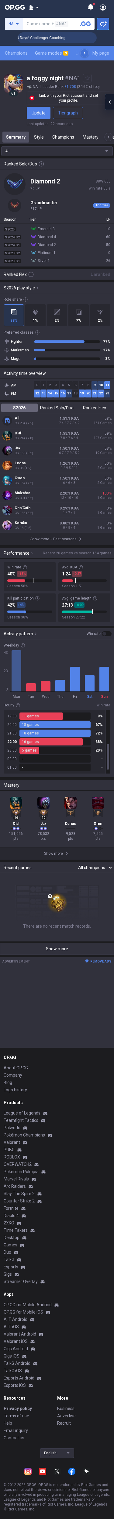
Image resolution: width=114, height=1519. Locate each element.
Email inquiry (16, 1430)
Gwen (20, 478)
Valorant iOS (16, 1341)
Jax (17, 448)
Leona (20, 463)
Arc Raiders (15, 1186)
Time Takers (16, 1230)
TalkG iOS (13, 1370)
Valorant (12, 1142)
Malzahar (22, 493)
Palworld (12, 1127)
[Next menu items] (84, 53)
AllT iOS (11, 1326)
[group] (57, 742)
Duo (7, 1252)
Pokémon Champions (24, 1135)
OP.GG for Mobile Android (28, 1304)
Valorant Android (20, 1334)
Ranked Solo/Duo (57, 407)
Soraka (21, 523)
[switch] (99, 633)
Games (10, 1244)
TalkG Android (17, 1363)
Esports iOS (15, 1385)
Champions (16, 53)
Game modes (51, 53)
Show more (57, 948)
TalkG (9, 1259)
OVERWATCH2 (18, 1164)
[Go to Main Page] (15, 7)
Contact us (14, 1437)
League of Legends (22, 1113)
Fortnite (11, 1208)
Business (65, 1408)
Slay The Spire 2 (19, 1193)
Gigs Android (16, 1348)
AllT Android (15, 1319)
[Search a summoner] (85, 24)
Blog (8, 1082)
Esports (11, 1266)
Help (8, 1423)
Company (13, 1075)
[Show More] (33, 7)
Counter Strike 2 (19, 1200)
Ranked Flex (94, 407)
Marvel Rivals (16, 1178)
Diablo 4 (11, 1215)
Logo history (15, 1089)
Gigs (8, 1274)
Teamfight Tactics (21, 1120)
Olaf (18, 433)
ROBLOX (12, 1157)
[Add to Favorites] (87, 78)
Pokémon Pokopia (21, 1171)
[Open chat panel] (109, 102)
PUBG (9, 1149)
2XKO (9, 1222)
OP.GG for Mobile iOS (23, 1312)
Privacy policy (18, 1408)
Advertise (66, 1415)
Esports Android (19, 1378)
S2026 (19, 407)
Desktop (11, 1237)
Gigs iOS (11, 1356)
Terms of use (16, 1415)
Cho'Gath (22, 508)
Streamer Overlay (21, 1281)
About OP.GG (16, 1067)
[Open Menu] (103, 7)
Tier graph (68, 113)
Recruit (64, 1423)
